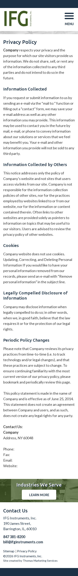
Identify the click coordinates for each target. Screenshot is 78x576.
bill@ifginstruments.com (23, 542)
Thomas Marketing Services (40, 560)
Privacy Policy (27, 551)
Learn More (39, 495)
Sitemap (8, 551)
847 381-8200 (14, 537)
